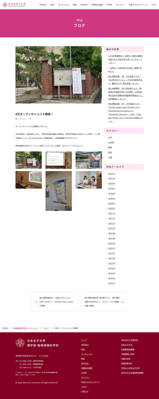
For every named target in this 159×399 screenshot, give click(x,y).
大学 (110, 137)
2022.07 (111, 253)
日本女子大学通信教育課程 (132, 372)
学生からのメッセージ (138, 4)
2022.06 (111, 258)
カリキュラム (63, 4)
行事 (110, 157)
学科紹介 (43, 4)
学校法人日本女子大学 (130, 368)
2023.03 (111, 248)
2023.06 (111, 238)
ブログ (154, 4)
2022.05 (111, 263)
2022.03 (111, 273)
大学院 (109, 4)
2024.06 (111, 193)
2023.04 (111, 243)
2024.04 (111, 198)
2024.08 (111, 183)
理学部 (5, 328)
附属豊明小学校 (127, 354)
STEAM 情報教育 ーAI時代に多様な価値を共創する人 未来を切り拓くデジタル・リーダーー (125, 59)
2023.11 (111, 218)
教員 (75, 4)
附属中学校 (125, 358)
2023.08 (111, 233)
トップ (84, 340)
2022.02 (111, 278)
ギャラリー (120, 4)
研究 (52, 4)
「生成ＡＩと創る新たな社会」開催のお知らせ (125, 69)
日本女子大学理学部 (129, 340)
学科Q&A (84, 4)
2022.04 (111, 268)
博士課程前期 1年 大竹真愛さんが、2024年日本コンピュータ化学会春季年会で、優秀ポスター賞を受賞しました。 (125, 80)
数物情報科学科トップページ (26, 328)
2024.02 (111, 208)
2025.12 (111, 173)
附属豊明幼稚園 (127, 349)
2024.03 (111, 203)
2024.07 (111, 188)
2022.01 (111, 283)
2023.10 (111, 223)
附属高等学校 (126, 363)
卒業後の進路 (97, 4)
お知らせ (85, 391)
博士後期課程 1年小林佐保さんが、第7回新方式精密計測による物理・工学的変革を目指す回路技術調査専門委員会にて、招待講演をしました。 (126, 93)
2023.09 (111, 228)
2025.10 (111, 178)
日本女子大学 (126, 344)
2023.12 (111, 213)
